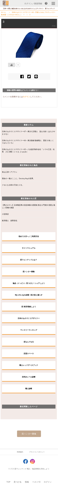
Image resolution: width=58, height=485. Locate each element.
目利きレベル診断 (28, 377)
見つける (18, 481)
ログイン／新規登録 (33, 3)
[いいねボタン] (11, 65)
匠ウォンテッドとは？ (28, 259)
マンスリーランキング (28, 330)
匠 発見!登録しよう (29, 306)
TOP (8, 481)
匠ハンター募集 (29, 271)
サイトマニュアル (28, 248)
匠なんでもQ (29, 342)
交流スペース (29, 353)
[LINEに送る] (36, 76)
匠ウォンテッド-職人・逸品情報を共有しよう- (32, 469)
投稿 (27, 481)
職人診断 (28, 388)
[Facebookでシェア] (22, 76)
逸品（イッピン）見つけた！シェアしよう (29, 283)
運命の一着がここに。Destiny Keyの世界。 (18, 178)
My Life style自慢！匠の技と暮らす (29, 295)
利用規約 (20, 452)
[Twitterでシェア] (29, 76)
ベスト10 (36, 481)
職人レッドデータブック (28, 365)
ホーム (3, 12)
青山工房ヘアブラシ (9, 172)
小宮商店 (5, 214)
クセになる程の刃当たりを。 (13, 185)
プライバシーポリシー (37, 452)
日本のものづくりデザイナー (29, 318)
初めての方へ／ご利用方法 (29, 236)
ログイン (48, 481)
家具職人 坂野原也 (9, 220)
